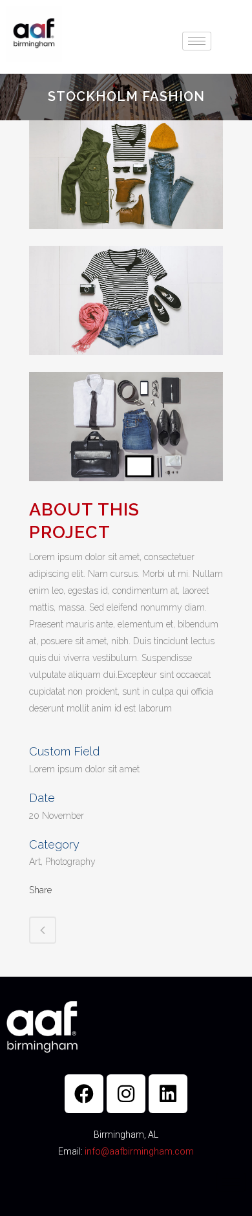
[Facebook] (84, 1093)
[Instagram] (126, 1093)
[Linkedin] (168, 1093)
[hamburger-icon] (196, 41)
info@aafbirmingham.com (139, 1151)
